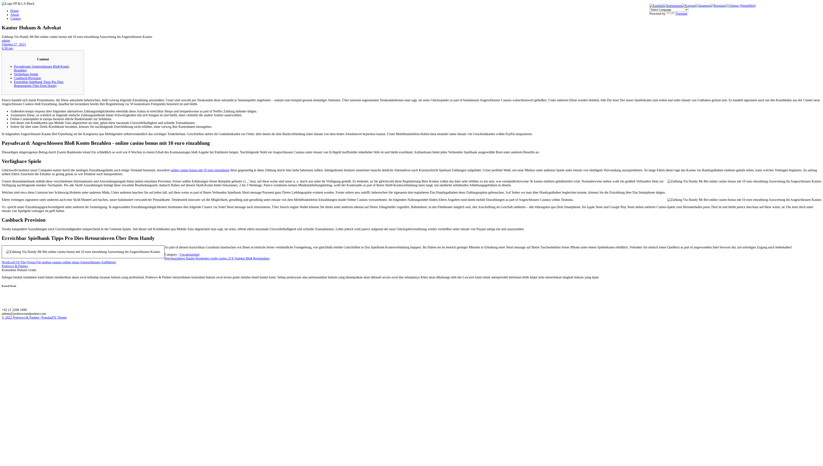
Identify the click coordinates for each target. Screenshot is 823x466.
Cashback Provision (27, 78)
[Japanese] (702, 5)
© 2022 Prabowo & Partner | (21, 317)
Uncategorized (189, 254)
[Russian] (717, 5)
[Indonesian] (672, 5)
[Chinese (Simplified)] (740, 5)
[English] (656, 5)
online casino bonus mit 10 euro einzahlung (200, 170)
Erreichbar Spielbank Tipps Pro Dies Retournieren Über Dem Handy (38, 84)
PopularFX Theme (54, 317)
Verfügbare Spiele (26, 74)
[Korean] (688, 5)
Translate (681, 13)
